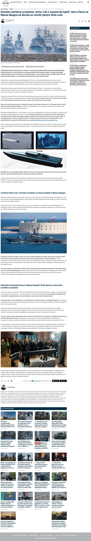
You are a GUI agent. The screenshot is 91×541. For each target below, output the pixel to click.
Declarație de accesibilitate (69, 535)
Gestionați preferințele (47, 535)
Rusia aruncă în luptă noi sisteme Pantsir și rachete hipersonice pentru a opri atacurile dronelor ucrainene (59, 443)
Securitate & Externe (15, 2)
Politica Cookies (34, 535)
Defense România (4, 8)
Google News (37, 381)
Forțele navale (73, 2)
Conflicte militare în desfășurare (37, 2)
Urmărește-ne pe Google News (36, 66)
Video (25, 2)
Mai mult (80, 2)
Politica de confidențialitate (19, 535)
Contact (57, 535)
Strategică (11, 8)
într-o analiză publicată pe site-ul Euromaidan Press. (42, 120)
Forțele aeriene (63, 2)
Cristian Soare (10, 20)
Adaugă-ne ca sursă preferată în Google (14, 66)
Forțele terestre (52, 2)
